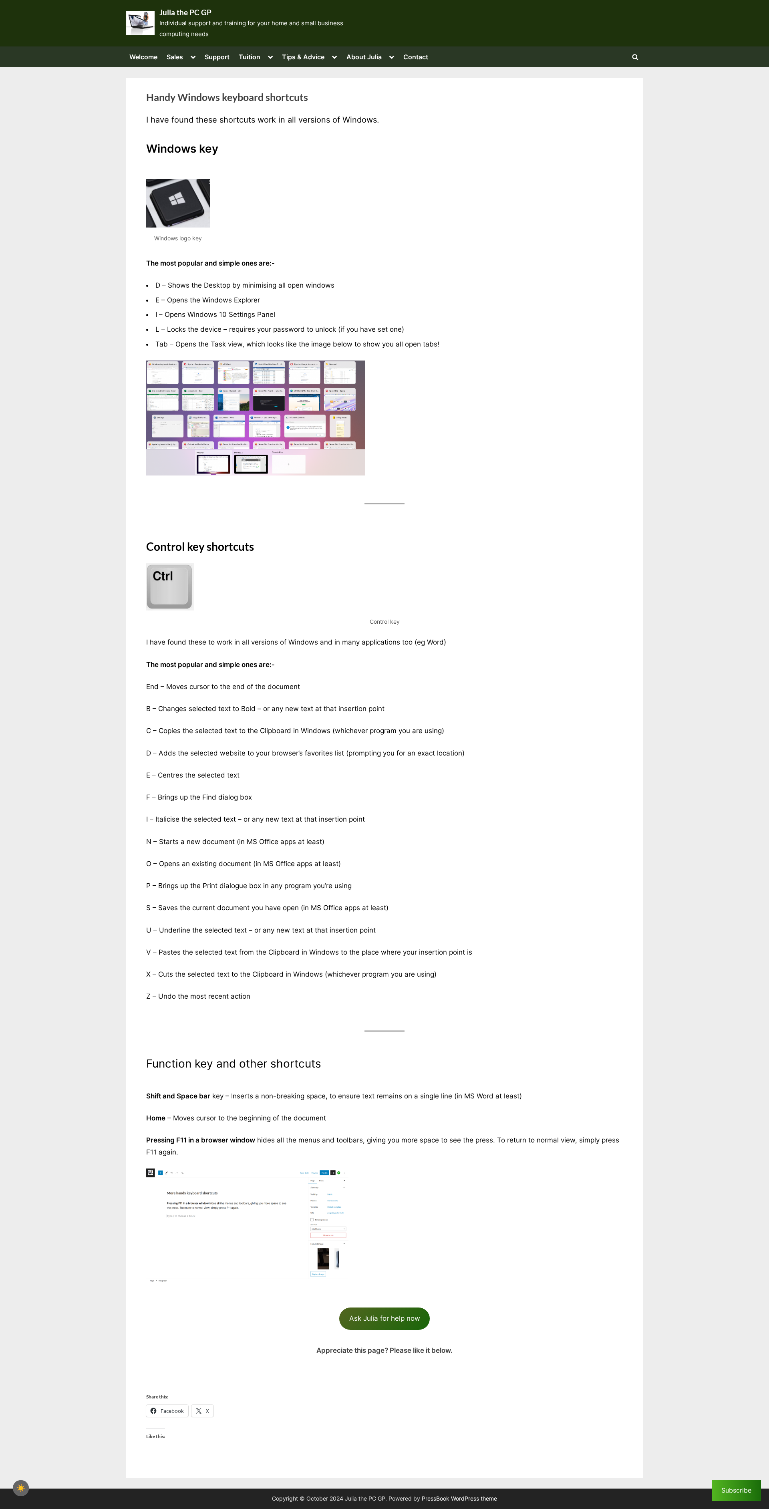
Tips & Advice (303, 57)
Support (217, 57)
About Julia (364, 57)
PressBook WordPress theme (459, 1498)
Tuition (249, 57)
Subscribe (736, 1490)
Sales (175, 57)
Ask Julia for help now (384, 1318)
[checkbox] (21, 1488)
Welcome (143, 57)
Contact (415, 57)
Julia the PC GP (185, 12)
